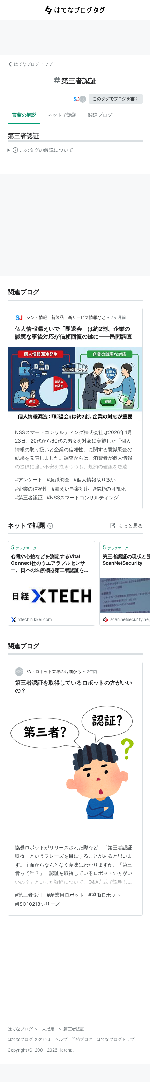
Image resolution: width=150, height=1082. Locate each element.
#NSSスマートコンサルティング (83, 497)
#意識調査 (58, 479)
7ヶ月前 (118, 317)
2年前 (92, 671)
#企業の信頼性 (31, 489)
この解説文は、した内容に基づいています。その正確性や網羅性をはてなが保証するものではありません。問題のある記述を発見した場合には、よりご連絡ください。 (41, 151)
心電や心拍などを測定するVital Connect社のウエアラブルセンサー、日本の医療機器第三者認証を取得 (50, 563)
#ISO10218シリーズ (37, 904)
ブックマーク (24, 547)
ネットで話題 (62, 115)
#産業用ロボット (65, 895)
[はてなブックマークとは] (50, 525)
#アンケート (29, 479)
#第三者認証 (29, 497)
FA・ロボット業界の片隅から (53, 671)
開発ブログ (82, 1039)
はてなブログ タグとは (29, 1039)
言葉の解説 (24, 115)
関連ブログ (100, 115)
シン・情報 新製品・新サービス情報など (66, 317)
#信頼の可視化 (109, 489)
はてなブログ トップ (33, 64)
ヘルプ (61, 1039)
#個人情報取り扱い (95, 479)
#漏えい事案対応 (70, 489)
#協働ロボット (104, 895)
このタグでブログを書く (116, 98)
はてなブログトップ (115, 1039)
